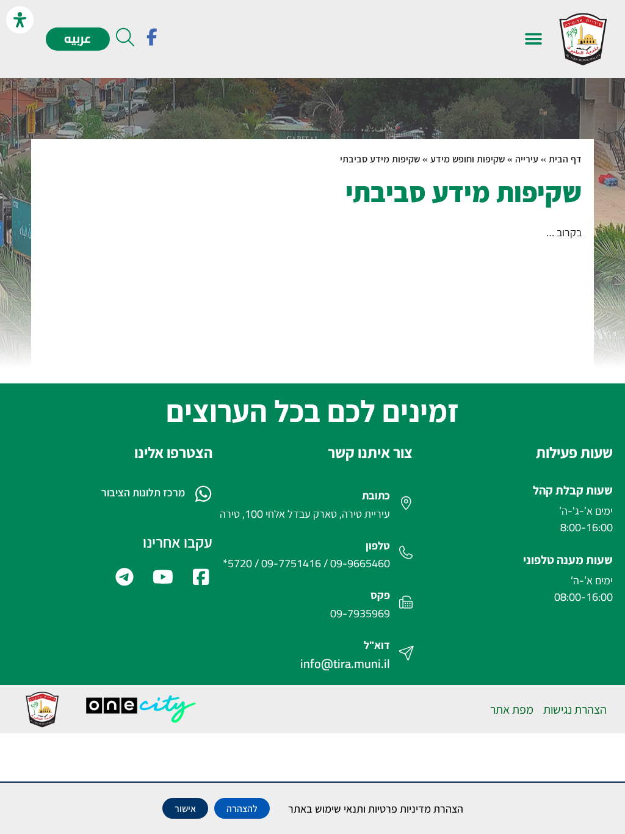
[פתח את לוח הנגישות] (20, 20)
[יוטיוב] (161, 577)
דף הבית (565, 159)
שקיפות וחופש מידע (467, 159)
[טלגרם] (123, 577)
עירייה (526, 159)
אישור (185, 808)
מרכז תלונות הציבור (143, 492)
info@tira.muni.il (345, 663)
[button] (533, 39)
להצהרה (242, 808)
